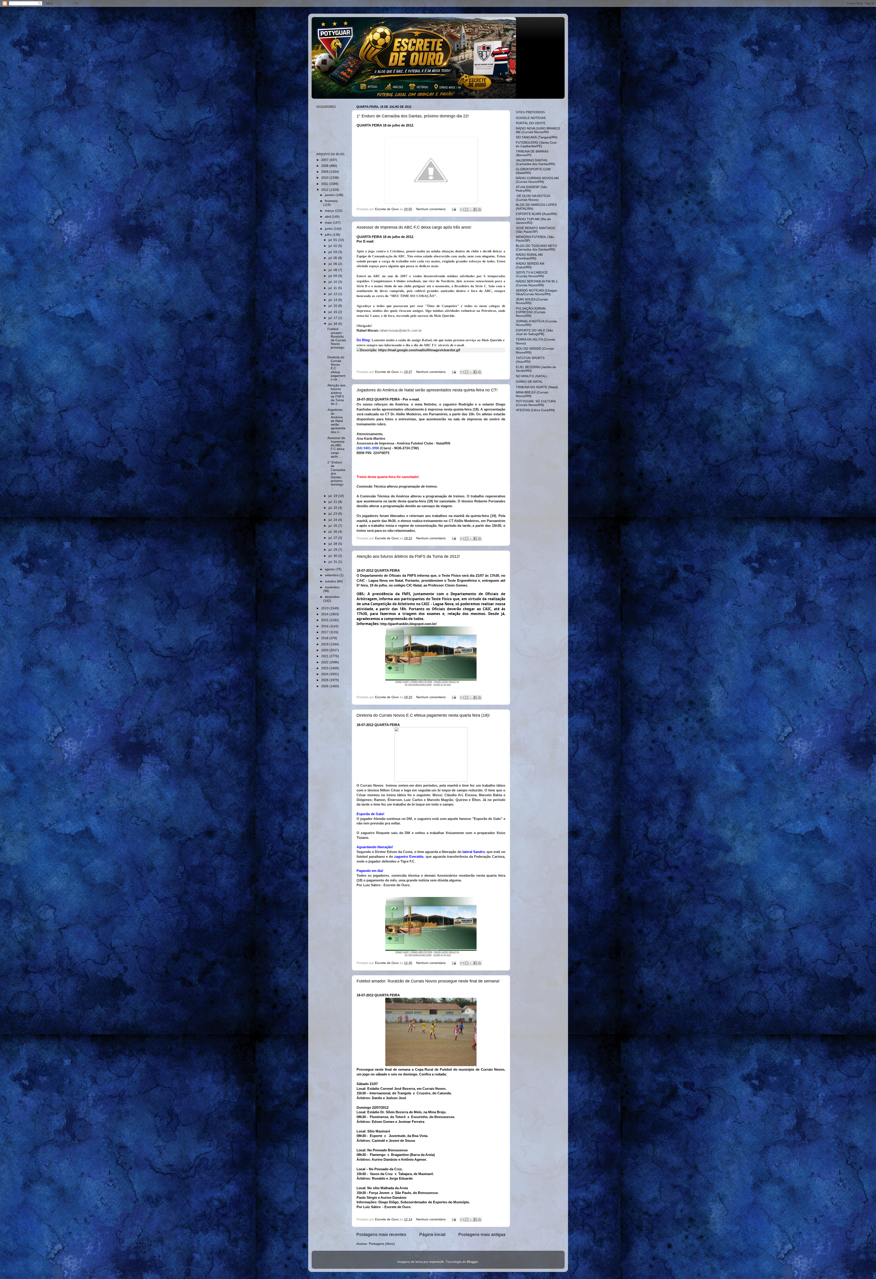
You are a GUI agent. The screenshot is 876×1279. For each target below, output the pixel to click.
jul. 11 (333, 288)
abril (328, 216)
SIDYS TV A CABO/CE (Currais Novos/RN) (532, 274)
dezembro (332, 597)
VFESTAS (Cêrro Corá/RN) (535, 410)
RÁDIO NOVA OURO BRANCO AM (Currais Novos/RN (538, 130)
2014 (325, 614)
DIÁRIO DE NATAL (529, 381)
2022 (325, 662)
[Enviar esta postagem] (454, 209)
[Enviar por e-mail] (462, 209)
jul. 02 (333, 246)
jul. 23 (333, 513)
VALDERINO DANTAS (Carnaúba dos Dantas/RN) (535, 162)
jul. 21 (333, 502)
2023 (325, 668)
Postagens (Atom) (382, 1243)
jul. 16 (333, 312)
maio (329, 222)
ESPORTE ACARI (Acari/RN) (536, 214)
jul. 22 (333, 507)
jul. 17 (333, 318)
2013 (325, 608)
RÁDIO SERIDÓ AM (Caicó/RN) (530, 265)
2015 (325, 620)
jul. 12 (333, 294)
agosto (330, 569)
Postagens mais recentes (381, 1234)
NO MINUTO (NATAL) (531, 376)
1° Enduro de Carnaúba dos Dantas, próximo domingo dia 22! (413, 116)
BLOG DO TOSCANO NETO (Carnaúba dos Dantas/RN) (536, 247)
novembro (332, 587)
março (330, 210)
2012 (325, 189)
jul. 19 (333, 496)
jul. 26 (333, 531)
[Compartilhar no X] (471, 209)
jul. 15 (333, 305)
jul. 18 (333, 324)
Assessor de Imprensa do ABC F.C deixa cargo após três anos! (414, 227)
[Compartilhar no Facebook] (475, 209)
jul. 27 (333, 538)
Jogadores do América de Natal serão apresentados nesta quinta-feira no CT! (427, 390)
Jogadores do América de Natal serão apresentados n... (336, 421)
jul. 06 (333, 264)
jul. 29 (333, 549)
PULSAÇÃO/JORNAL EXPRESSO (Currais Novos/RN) (531, 312)
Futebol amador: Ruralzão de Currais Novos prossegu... (336, 340)
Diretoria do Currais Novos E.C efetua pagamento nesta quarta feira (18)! (423, 715)
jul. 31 (333, 561)
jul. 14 (333, 300)
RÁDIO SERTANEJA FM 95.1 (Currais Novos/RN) (537, 283)
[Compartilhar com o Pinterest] (479, 209)
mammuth (436, 1261)
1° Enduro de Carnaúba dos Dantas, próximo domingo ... (336, 475)
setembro (332, 575)
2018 (325, 638)
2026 (325, 686)
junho (329, 228)
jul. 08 (333, 270)
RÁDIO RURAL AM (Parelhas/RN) (529, 256)
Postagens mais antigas (482, 1234)
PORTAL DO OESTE (530, 123)
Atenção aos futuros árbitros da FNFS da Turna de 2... (336, 395)
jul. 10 (333, 282)
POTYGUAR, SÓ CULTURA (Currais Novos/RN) (535, 403)
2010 (325, 177)
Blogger (472, 1261)
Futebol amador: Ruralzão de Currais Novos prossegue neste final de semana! (428, 981)
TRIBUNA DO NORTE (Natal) (537, 387)
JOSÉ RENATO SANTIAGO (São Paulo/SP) (535, 229)
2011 (325, 184)
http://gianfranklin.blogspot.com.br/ (408, 624)
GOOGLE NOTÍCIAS (531, 118)
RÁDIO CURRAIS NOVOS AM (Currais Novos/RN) (537, 179)
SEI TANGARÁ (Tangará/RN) (537, 137)
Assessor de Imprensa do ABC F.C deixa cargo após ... (336, 447)
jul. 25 (333, 525)
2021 (325, 656)
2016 (325, 626)
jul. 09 (333, 276)
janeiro (330, 195)
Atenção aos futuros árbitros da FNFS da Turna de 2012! (408, 556)
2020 (325, 650)
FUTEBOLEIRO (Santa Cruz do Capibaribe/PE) (536, 144)
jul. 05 (333, 258)
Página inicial (432, 1234)
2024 (325, 674)
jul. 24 (333, 520)
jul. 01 (333, 240)
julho (329, 234)
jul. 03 (333, 252)
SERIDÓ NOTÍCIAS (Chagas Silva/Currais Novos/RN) (536, 292)
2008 (325, 166)
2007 (325, 160)
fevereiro (331, 201)
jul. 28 (333, 543)
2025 (325, 680)
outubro (331, 581)
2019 (325, 644)
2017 (325, 632)
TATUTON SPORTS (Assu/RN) (530, 359)
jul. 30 (333, 556)
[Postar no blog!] (466, 209)
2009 (325, 171)
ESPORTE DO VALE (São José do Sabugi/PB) (534, 332)
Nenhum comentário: (431, 209)
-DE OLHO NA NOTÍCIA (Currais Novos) (533, 197)
